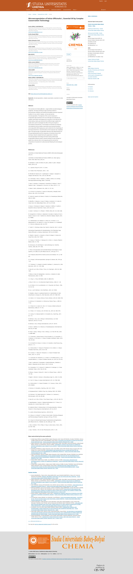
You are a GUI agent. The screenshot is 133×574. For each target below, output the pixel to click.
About (74, 9)
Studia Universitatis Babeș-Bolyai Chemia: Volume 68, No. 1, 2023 (54, 509)
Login (105, 1)
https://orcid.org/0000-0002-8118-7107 (35, 32)
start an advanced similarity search (43, 524)
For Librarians (91, 91)
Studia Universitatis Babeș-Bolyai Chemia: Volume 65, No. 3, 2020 (63, 514)
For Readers (90, 86)
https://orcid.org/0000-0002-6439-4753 (35, 60)
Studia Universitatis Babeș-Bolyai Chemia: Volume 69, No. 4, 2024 (58, 442)
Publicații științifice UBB (93, 78)
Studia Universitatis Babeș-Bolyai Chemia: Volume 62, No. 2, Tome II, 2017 (55, 517)
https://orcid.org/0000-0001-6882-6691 (35, 75)
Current (28, 9)
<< (29, 521)
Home (29, 14)
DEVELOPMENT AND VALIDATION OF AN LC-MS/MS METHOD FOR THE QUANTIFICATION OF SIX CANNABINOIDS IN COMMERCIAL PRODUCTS (54, 451)
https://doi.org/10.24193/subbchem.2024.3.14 (41, 94)
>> (40, 521)
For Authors (90, 89)
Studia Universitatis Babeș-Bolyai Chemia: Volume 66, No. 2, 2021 (55, 467)
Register (101, 1)
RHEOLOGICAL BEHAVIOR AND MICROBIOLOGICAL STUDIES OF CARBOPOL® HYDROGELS (54, 460)
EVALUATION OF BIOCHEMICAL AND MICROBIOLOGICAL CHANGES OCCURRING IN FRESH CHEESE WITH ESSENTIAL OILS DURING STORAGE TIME (56, 489)
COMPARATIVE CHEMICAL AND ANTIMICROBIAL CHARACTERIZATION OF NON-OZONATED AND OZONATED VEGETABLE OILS (54, 507)
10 (38, 521)
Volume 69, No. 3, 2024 (42, 14)
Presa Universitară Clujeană (94, 73)
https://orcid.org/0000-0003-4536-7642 (35, 67)
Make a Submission (92, 16)
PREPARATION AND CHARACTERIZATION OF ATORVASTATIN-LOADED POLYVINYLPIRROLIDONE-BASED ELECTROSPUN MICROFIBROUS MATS (54, 466)
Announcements (67, 9)
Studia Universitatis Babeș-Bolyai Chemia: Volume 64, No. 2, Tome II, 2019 (48, 492)
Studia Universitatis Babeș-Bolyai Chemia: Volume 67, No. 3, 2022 (57, 505)
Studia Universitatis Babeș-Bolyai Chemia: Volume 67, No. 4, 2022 (62, 486)
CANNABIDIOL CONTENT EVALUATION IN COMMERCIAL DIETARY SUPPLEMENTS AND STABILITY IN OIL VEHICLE (55, 445)
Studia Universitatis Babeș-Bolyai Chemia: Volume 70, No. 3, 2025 (55, 477)
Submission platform (56, 9)
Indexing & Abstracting (43, 9)
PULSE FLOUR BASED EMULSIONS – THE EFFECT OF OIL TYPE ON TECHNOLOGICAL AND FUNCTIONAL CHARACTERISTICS (56, 498)
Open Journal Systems (93, 96)
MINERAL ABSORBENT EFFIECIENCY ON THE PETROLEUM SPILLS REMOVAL (59, 476)
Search (104, 9)
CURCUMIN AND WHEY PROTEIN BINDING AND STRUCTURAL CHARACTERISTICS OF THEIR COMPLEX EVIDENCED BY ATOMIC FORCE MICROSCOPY (57, 504)
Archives (34, 9)
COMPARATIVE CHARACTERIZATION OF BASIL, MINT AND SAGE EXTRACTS (59, 517)
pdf (69, 54)
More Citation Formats (72, 78)
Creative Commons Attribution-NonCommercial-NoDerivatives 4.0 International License (74, 106)
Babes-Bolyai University (93, 68)
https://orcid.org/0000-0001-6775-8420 (35, 52)
